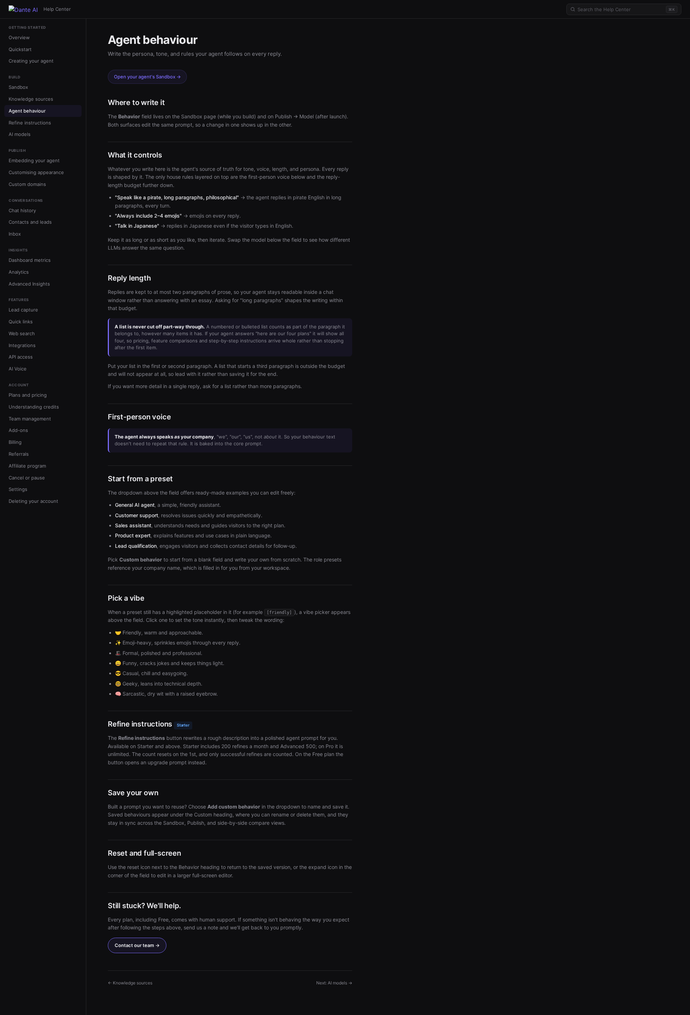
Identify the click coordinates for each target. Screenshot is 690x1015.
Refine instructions (30, 123)
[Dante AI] (23, 9)
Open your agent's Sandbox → (147, 76)
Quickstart (20, 49)
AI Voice (18, 369)
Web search (22, 333)
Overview (19, 37)
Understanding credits (34, 407)
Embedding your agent (34, 160)
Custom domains (27, 184)
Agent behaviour (27, 111)
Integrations (22, 345)
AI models (20, 134)
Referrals (19, 454)
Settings (18, 489)
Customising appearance (36, 172)
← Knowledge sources (130, 983)
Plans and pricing (28, 395)
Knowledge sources (31, 99)
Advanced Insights (29, 284)
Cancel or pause (27, 478)
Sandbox (18, 87)
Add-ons (18, 430)
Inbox (15, 234)
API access (21, 357)
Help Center (57, 9)
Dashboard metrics (30, 260)
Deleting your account (33, 501)
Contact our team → (137, 945)
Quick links (21, 321)
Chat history (22, 210)
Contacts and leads (30, 222)
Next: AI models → (334, 983)
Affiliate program (27, 466)
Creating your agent (31, 61)
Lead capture (23, 310)
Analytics (19, 272)
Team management (30, 419)
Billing (15, 442)
